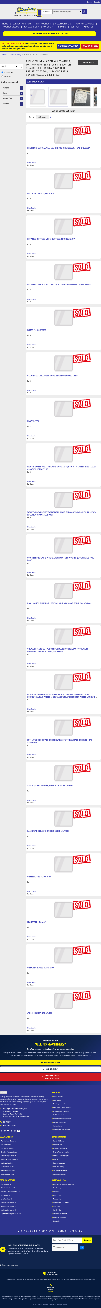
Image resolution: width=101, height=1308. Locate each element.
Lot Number (7, 76)
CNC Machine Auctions (59, 1115)
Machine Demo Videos (7, 1206)
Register (97, 2)
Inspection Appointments (60, 1148)
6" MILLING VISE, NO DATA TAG (39, 877)
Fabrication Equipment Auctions (62, 1119)
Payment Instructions (59, 1163)
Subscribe (87, 1240)
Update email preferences (9, 1265)
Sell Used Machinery (7, 1188)
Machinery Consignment (8, 1170)
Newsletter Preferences (59, 1217)
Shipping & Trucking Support (61, 1156)
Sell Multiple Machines (7, 1148)
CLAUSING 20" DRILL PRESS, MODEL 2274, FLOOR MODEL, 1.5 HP (52, 375)
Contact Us (56, 1192)
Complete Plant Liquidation (9, 1152)
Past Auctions (43, 24)
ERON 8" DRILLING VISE (36, 922)
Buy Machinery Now (7, 1184)
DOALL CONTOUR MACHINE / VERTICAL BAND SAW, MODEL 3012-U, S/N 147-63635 (59, 603)
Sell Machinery (63, 24)
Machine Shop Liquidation (8, 1156)
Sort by (32, 117)
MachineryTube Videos (7, 1203)
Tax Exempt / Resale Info (60, 1170)
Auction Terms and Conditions (61, 1130)
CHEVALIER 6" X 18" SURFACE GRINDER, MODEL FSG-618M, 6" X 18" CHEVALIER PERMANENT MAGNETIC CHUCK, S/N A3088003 (58, 650)
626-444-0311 (6, 1122)
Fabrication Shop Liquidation (9, 1159)
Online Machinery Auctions (61, 1111)
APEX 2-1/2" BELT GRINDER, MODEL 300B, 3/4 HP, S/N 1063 (50, 785)
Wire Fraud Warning (58, 1167)
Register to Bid (57, 1145)
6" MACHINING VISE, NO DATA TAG (40, 968)
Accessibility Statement (60, 1214)
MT (19, 1131)
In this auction (8, 72)
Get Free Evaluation (68, 46)
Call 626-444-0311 (90, 46)
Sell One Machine (6, 1145)
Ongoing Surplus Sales (7, 1174)
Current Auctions (22, 24)
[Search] (21, 66)
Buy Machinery (31, 27)
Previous (96, 95)
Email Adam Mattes (9, 1126)
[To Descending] (50, 117)
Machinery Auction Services (61, 1104)
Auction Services (85, 24)
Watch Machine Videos (59, 1174)
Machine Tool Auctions (59, 1122)
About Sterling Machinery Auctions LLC (64, 1184)
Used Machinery (5, 1199)
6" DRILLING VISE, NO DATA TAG (39, 1013)
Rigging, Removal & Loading (61, 1152)
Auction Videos (11, 27)
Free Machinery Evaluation (8, 1141)
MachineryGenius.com (7, 1210)
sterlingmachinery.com (66, 1231)
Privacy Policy (57, 1195)
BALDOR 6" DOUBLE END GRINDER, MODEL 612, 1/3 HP (48, 831)
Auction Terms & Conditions (61, 1203)
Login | (90, 2)
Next (31, 95)
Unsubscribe (56, 1221)
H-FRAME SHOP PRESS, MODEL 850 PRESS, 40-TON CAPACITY (51, 239)
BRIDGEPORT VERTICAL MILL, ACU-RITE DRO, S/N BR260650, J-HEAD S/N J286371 (59, 148)
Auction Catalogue (16, 54)
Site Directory (57, 1188)
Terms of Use (57, 1199)
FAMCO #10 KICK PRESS (36, 330)
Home (5, 24)
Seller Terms (56, 1206)
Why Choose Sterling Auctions (61, 1107)
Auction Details (88, 62)
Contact (74, 27)
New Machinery (5, 1195)
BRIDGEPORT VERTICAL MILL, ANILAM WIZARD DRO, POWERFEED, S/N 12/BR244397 (59, 284)
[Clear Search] (80, 12)
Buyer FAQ (56, 1159)
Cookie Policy (57, 1210)
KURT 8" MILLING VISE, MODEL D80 (40, 193)
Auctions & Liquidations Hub (9, 1192)
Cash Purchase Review (7, 1167)
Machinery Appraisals (7, 1163)
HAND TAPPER (33, 421)
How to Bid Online (58, 1141)
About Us (88, 27)
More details (31, 163)
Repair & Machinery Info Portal (10, 1214)
